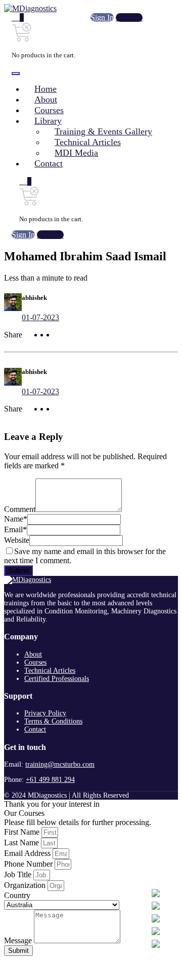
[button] (18, 17)
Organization (26, 885)
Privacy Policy (45, 713)
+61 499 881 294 (50, 779)
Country (17, 895)
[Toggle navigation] (16, 73)
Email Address (28, 853)
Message (19, 940)
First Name (22, 832)
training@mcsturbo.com (60, 764)
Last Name (22, 842)
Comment (19, 509)
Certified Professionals (56, 678)
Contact (35, 729)
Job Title (18, 874)
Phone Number (29, 864)
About (33, 654)
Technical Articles (49, 670)
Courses (35, 662)
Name (15, 519)
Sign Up (129, 17)
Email (15, 529)
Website (16, 540)
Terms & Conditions (53, 721)
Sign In (102, 17)
